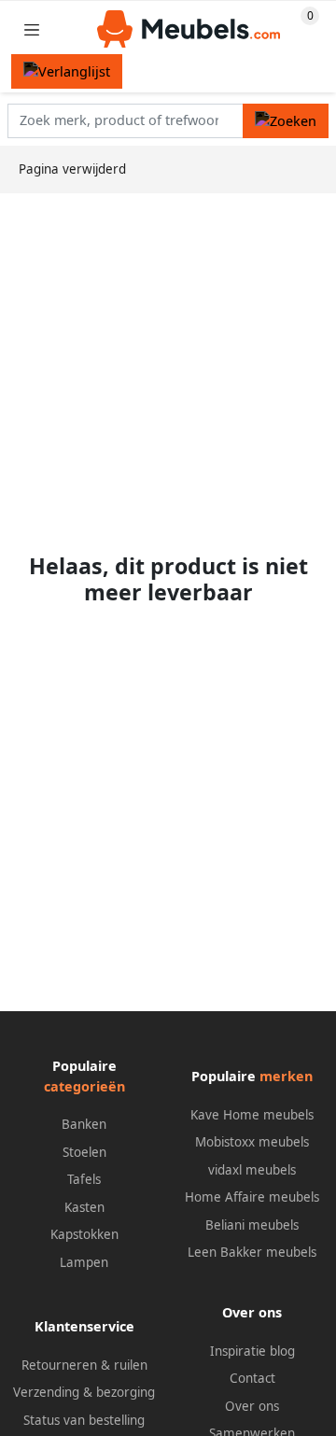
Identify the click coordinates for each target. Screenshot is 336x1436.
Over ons (252, 1406)
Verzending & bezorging (84, 1392)
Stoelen (84, 1152)
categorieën (84, 1086)
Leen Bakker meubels (252, 1252)
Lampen (84, 1262)
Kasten (84, 1207)
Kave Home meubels (252, 1114)
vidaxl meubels (252, 1169)
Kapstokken (84, 1234)
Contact (252, 1378)
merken (286, 1076)
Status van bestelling (84, 1420)
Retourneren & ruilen (84, 1365)
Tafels (84, 1179)
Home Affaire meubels (252, 1197)
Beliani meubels (252, 1225)
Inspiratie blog (252, 1351)
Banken (84, 1124)
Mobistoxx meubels (252, 1141)
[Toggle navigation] (31, 29)
